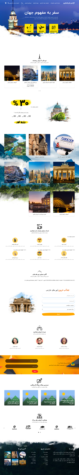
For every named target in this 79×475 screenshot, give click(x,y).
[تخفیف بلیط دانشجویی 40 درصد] (67, 73)
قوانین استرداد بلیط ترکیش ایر (49, 402)
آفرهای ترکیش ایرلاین (64, 214)
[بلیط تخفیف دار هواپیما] (48, 73)
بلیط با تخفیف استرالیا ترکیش (39, 184)
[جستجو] (8, 3)
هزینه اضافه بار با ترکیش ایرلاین (32, 402)
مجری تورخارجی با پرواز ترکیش (39, 214)
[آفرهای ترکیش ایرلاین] (64, 202)
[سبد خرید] (5, 3)
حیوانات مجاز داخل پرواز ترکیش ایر (15, 156)
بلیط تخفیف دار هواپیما (48, 82)
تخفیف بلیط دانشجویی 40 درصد (67, 82)
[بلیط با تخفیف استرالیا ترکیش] (39, 172)
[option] (11, 427)
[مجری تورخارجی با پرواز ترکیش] (39, 202)
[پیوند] (69, 3)
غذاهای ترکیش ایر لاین (12, 82)
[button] (40, 90)
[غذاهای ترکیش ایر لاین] (12, 73)
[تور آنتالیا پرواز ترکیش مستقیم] (15, 172)
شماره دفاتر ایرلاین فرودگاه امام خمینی (13, 402)
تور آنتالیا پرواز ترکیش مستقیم (15, 184)
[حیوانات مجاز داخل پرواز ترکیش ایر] (30, 73)
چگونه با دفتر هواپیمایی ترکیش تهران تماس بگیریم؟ (67, 401)
